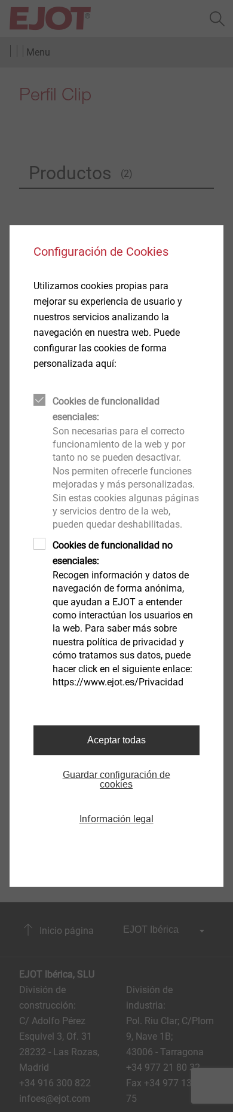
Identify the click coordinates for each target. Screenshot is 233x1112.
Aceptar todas (116, 740)
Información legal (116, 819)
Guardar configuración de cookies (116, 779)
